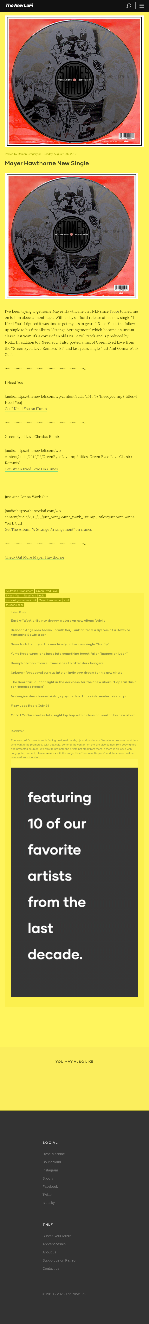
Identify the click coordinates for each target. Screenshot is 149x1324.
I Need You (13, 595)
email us (51, 753)
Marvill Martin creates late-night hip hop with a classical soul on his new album (73, 715)
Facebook (50, 1186)
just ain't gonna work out (21, 600)
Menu (142, 5)
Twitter (47, 1195)
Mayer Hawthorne (50, 600)
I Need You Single (33, 595)
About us (49, 1252)
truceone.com (14, 604)
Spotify (47, 1178)
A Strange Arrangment (19, 590)
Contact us (50, 1268)
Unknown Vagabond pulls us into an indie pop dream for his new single (66, 672)
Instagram (50, 1170)
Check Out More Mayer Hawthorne (34, 557)
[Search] (130, 5)
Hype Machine (53, 1154)
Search (129, 5)
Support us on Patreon (59, 1260)
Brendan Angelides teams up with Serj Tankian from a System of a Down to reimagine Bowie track (70, 632)
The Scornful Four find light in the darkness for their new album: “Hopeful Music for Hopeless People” (73, 684)
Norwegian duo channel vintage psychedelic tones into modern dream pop (70, 696)
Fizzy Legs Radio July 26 (30, 705)
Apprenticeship (54, 1244)
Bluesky (48, 1203)
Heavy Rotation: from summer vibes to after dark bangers (57, 663)
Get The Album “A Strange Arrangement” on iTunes (48, 529)
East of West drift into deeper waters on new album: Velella (58, 620)
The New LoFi (19, 6)
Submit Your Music (56, 1236)
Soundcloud (51, 1162)
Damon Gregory (28, 153)
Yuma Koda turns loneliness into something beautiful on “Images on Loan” (69, 653)
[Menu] (140, 5)
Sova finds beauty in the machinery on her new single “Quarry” (60, 644)
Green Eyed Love (47, 590)
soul (66, 600)
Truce (114, 311)
